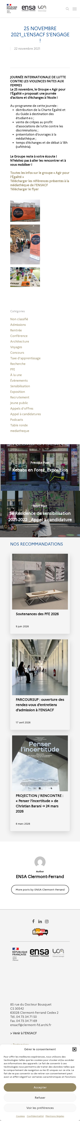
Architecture (19, 341)
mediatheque (19, 431)
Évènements (19, 380)
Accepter (40, 1087)
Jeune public (19, 403)
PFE (12, 369)
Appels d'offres (21, 408)
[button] (74, 1049)
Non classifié (19, 319)
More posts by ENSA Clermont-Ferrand (40, 889)
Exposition (17, 392)
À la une (16, 375)
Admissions (18, 325)
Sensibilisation (20, 386)
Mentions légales (55, 1116)
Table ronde (19, 425)
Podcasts (16, 420)
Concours (17, 352)
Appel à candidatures (25, 414)
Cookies (20, 1116)
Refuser (40, 1097)
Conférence (19, 336)
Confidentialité (35, 1116)
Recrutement (19, 397)
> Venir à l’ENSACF (23, 1033)
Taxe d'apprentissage (25, 358)
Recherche (17, 364)
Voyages (16, 347)
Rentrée (16, 330)
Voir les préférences (40, 1108)
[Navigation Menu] (75, 9)
